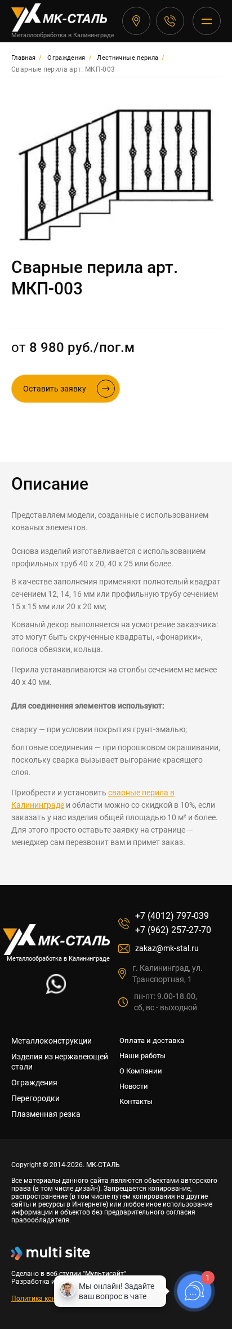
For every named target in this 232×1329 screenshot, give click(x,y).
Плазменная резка (46, 1114)
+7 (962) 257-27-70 (173, 930)
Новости (133, 1086)
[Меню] (207, 21)
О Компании (140, 1071)
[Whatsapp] (56, 990)
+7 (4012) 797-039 (170, 20)
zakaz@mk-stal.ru (167, 948)
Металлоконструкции (51, 1040)
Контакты (136, 1101)
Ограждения (34, 1082)
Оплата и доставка (151, 1040)
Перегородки (35, 1098)
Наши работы (142, 1055)
